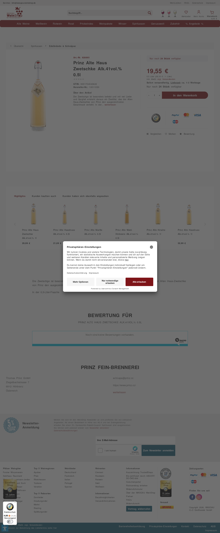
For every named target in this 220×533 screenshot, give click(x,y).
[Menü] (15, 503)
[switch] (10, 521)
